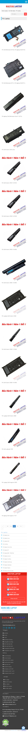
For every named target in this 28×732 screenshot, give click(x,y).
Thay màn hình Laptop (8, 660)
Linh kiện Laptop (8, 688)
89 (7, 526)
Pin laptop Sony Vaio (7, 547)
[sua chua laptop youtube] (12, 628)
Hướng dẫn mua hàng (8, 641)
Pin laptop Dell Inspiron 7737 (9, 515)
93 (20, 526)
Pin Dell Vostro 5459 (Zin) (8, 149)
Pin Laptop (18, 10)
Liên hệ (5, 635)
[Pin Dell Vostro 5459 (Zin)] (14, 135)
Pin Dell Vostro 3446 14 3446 (9, 283)
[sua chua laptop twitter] (6, 628)
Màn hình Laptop (8, 686)
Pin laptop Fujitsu (6, 567)
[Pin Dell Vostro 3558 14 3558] (14, 201)
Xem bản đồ (14, 598)
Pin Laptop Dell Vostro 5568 (9, 316)
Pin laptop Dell (6, 541)
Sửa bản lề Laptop (8, 666)
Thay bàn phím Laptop (8, 662)
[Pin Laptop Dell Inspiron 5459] (14, 468)
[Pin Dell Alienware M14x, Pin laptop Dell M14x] (14, 35)
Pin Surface (5, 544)
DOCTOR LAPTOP (14, 730)
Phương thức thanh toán (9, 648)
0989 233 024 (14, 579)
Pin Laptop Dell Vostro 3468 (9, 416)
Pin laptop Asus (6, 538)
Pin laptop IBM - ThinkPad (8, 553)
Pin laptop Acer (6, 535)
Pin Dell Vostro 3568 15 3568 (9, 349)
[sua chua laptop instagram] (9, 628)
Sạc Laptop (7, 684)
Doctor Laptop (5, 10)
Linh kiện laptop (12, 10)
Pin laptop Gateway (7, 565)
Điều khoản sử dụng (8, 639)
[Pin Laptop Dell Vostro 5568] (14, 301)
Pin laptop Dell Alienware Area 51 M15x (12, 116)
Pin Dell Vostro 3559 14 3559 (9, 183)
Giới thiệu (6, 633)
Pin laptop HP (6, 550)
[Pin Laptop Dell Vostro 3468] (14, 401)
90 (11, 526)
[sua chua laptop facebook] (4, 628)
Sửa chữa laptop (7, 655)
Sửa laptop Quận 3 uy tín (9, 673)
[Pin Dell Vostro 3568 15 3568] (14, 335)
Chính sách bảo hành (8, 646)
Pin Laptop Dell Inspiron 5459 (9, 482)
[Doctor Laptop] (13, 618)
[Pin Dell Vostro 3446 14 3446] (14, 268)
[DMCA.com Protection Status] (5, 722)
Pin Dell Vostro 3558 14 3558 (9, 216)
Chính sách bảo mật (8, 644)
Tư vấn (5, 637)
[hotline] (8, 579)
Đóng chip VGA (7, 664)
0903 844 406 (14, 584)
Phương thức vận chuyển (9, 650)
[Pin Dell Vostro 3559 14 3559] (14, 168)
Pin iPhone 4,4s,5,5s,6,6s (8, 570)
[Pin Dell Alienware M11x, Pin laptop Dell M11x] (14, 68)
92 (17, 526)
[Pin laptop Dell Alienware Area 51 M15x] (14, 102)
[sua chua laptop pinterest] (14, 628)
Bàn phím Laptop (8, 681)
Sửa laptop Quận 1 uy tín (9, 671)
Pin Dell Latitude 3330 (7, 449)
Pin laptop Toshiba (7, 559)
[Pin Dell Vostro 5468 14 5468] (14, 368)
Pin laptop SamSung (7, 562)
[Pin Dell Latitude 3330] (14, 434)
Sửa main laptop (7, 658)
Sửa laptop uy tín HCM (8, 669)
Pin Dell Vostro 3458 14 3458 (9, 249)
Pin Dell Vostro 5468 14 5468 (9, 382)
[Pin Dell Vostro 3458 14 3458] (14, 235)
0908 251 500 (14, 589)
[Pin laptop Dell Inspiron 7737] (14, 501)
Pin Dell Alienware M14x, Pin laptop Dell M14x (13, 50)
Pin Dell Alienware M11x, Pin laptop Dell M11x (13, 83)
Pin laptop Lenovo (7, 556)
